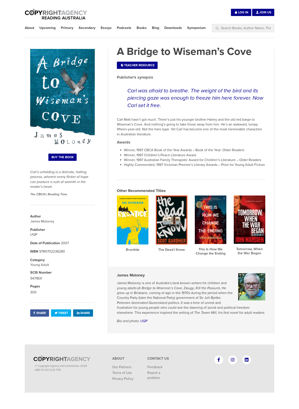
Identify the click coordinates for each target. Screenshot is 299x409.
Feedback (154, 367)
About (118, 358)
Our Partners (121, 367)
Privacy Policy (122, 379)
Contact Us (158, 358)
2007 (65, 243)
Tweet (63, 313)
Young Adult (39, 265)
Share (41, 313)
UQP (143, 321)
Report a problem (153, 375)
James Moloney (131, 275)
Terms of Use (122, 373)
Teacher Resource (139, 65)
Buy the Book (62, 157)
